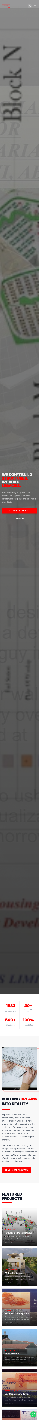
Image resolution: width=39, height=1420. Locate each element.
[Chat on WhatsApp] (33, 1414)
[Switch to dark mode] (30, 6)
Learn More (19, 518)
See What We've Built (19, 511)
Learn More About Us (16, 1170)
